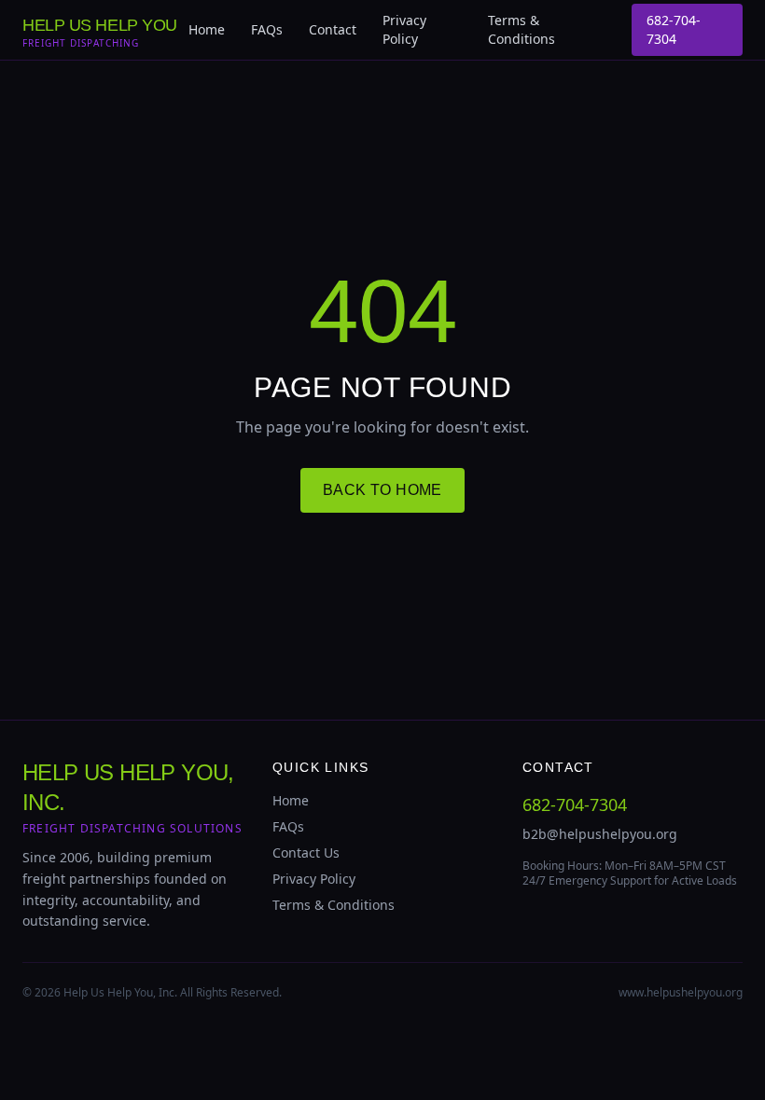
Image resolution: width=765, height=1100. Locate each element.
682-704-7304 (674, 29)
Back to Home (382, 490)
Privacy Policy (404, 29)
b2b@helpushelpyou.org (599, 834)
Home (206, 29)
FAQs (267, 29)
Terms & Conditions (521, 29)
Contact (332, 29)
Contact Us (306, 852)
